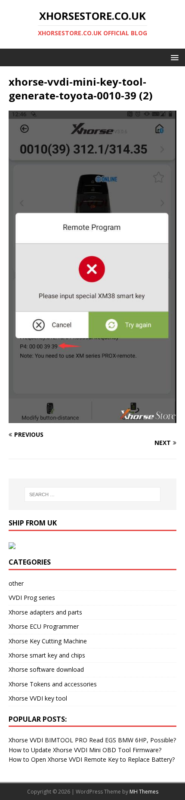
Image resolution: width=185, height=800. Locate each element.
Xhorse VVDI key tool (38, 698)
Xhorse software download (46, 669)
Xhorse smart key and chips (47, 655)
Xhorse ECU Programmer (44, 626)
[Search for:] (92, 494)
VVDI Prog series (32, 597)
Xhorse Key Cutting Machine (48, 641)
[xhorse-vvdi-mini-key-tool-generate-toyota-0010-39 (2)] (92, 418)
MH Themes (144, 791)
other (16, 583)
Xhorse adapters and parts (45, 612)
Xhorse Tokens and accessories (53, 684)
